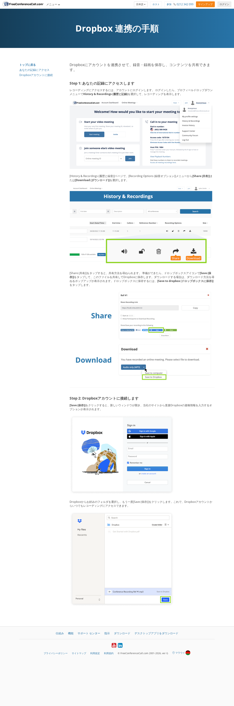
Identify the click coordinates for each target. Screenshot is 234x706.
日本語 (140, 4)
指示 (107, 633)
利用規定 (95, 653)
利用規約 (109, 653)
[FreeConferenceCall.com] (23, 4)
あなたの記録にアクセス (34, 70)
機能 (70, 633)
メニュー (52, 4)
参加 (169, 4)
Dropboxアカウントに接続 (36, 75)
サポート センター (89, 633)
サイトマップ (79, 653)
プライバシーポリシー (56, 653)
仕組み (60, 633)
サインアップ (205, 4)
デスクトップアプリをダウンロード (156, 633)
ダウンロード (122, 633)
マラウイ (180, 652)
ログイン (224, 4)
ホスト (156, 4)
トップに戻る (27, 65)
